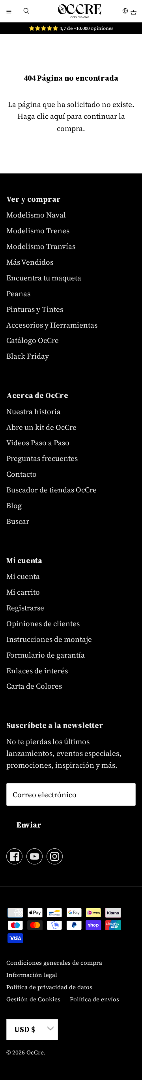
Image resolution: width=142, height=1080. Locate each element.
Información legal (31, 975)
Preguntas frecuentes (42, 458)
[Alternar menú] (8, 11)
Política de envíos (94, 999)
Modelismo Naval (36, 215)
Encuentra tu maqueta (43, 278)
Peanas (18, 293)
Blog (14, 505)
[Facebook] (14, 856)
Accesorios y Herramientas (51, 325)
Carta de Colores (34, 686)
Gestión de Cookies (33, 999)
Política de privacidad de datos (49, 987)
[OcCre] (79, 11)
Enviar (29, 825)
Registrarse (25, 608)
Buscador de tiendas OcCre (51, 490)
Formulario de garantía (45, 655)
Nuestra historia (33, 411)
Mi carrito (23, 592)
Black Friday (27, 356)
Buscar (17, 521)
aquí (57, 116)
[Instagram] (55, 856)
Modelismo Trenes (37, 230)
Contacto (21, 474)
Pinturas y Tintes (34, 309)
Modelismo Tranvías (40, 246)
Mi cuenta (23, 576)
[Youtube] (34, 856)
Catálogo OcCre (32, 340)
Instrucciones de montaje (49, 639)
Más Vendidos (29, 262)
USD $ (24, 1029)
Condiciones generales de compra (54, 962)
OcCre (35, 1052)
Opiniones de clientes (43, 623)
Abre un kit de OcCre (41, 427)
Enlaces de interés (37, 670)
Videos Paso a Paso (37, 442)
